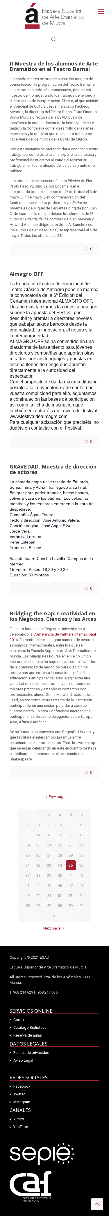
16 (60, 835)
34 (60, 865)
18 (81, 835)
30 (81, 855)
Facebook (22, 1086)
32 (38, 865)
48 (81, 885)
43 (28, 885)
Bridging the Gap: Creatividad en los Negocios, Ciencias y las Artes (53, 616)
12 (81, 825)
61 (55, 916)
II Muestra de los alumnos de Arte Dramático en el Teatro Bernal (54, 66)
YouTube (20, 1127)
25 (28, 855)
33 (49, 865)
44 (38, 885)
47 (71, 885)
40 (60, 875)
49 (28, 895)
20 (38, 845)
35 (71, 865)
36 (81, 865)
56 (38, 906)
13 (28, 835)
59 (71, 906)
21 (49, 845)
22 (60, 845)
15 (49, 835)
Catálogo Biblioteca (30, 1027)
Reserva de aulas (27, 1035)
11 (71, 825)
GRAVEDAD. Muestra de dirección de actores (53, 469)
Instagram (21, 1102)
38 (38, 875)
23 (71, 845)
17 (71, 835)
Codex (18, 1020)
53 (71, 895)
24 (81, 845)
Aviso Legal (23, 1060)
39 (49, 875)
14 (38, 835)
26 (38, 855)
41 (71, 875)
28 (60, 855)
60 (81, 906)
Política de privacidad (31, 1052)
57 (49, 906)
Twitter (19, 1094)
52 (60, 895)
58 (60, 906)
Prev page (57, 797)
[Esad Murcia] (54, 16)
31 (28, 865)
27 (49, 855)
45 (49, 885)
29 (71, 855)
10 (60, 825)
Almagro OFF (26, 273)
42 (81, 875)
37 (28, 875)
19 (28, 845)
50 (38, 895)
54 (81, 895)
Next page (51, 928)
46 (60, 885)
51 (49, 895)
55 (28, 906)
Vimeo (18, 1119)
